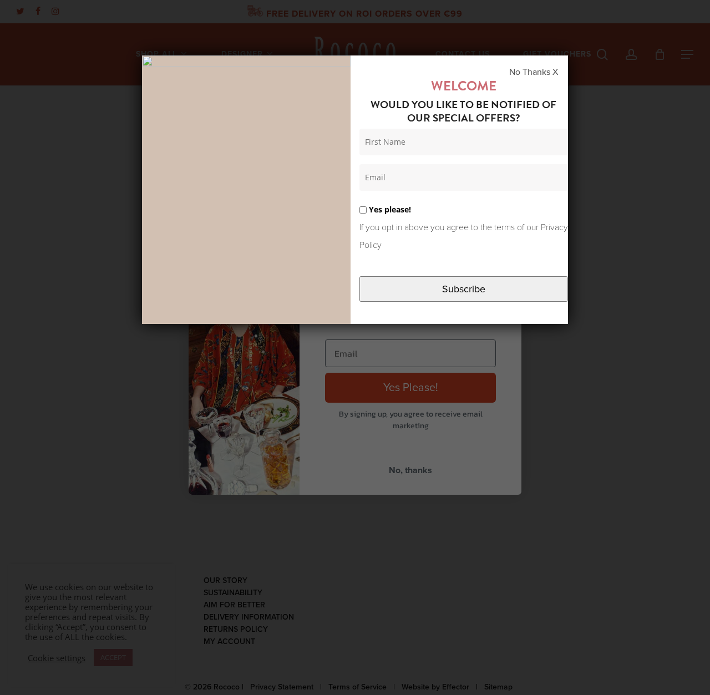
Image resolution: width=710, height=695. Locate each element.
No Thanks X (533, 72)
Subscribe (463, 289)
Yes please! (389, 209)
